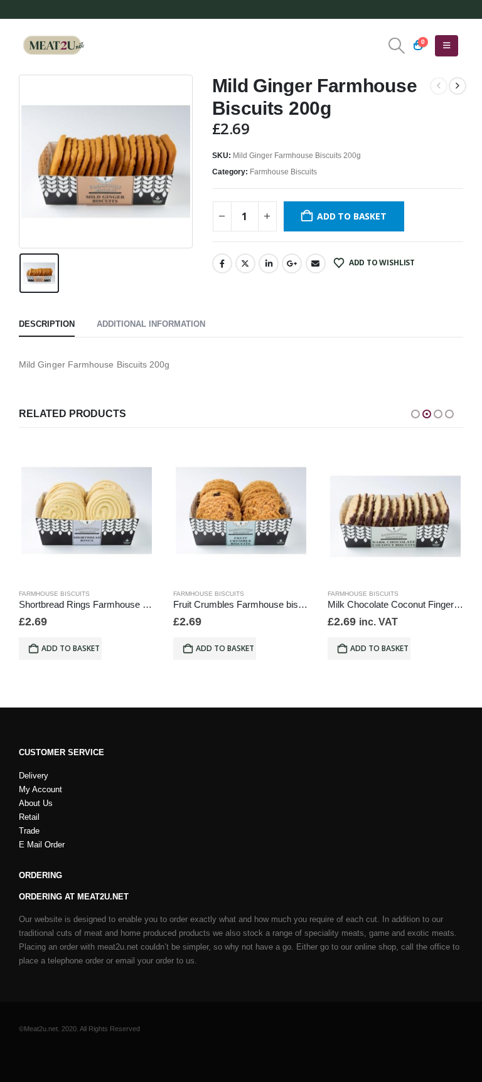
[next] (457, 86)
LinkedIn (269, 263)
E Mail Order (42, 845)
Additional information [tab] (151, 324)
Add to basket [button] (70, 648)
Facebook (222, 263)
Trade (29, 831)
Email (316, 263)
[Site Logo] (53, 46)
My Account (40, 789)
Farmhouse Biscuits (283, 171)
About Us (36, 803)
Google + (292, 263)
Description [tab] (47, 324)
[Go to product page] (86, 510)
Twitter (245, 263)
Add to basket (351, 216)
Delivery (33, 776)
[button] (397, 46)
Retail (29, 817)
